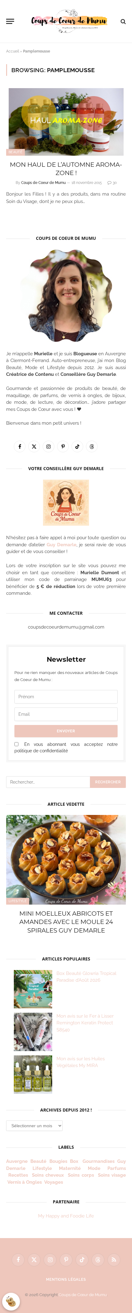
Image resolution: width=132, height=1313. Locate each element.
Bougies (58, 1161)
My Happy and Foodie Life (66, 1216)
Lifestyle (18, 901)
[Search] (122, 21)
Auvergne (17, 1161)
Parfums (116, 1168)
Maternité (70, 1168)
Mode (94, 1168)
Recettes (18, 1175)
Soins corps (81, 1175)
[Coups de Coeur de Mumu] (69, 21)
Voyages (53, 1182)
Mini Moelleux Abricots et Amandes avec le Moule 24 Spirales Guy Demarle (66, 922)
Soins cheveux (48, 1175)
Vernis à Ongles (24, 1182)
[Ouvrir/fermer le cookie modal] (11, 1302)
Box (75, 1161)
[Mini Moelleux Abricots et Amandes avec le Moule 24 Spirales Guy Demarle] (66, 860)
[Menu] (10, 21)
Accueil (12, 51)
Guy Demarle (61, 544)
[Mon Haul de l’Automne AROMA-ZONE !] (66, 121)
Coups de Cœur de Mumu (83, 1294)
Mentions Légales (66, 1279)
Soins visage (112, 1175)
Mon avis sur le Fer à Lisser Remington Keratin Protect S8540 (85, 1023)
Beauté (15, 152)
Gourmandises (99, 1161)
